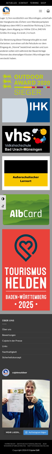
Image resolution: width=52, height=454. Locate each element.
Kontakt (23, 3)
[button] (40, 11)
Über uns (6, 329)
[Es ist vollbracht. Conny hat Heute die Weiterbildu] (26, 404)
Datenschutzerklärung (29, 444)
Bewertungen (9, 335)
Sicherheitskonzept (11, 357)
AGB (45, 444)
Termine (34, 3)
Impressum (10, 444)
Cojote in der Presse (12, 340)
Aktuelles (11, 3)
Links (4, 346)
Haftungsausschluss (38, 446)
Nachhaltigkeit (9, 351)
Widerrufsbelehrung (15, 446)
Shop (43, 3)
